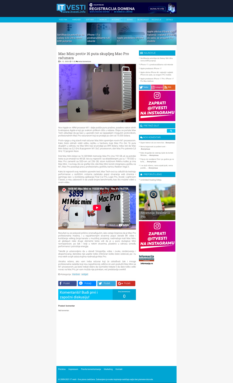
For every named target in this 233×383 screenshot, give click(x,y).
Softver (90, 20)
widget (85, 274)
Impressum (73, 369)
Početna (63, 20)
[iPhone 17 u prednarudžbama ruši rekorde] (102, 44)
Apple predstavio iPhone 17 (151, 68)
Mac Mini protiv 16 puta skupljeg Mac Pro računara (93, 56)
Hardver (76, 20)
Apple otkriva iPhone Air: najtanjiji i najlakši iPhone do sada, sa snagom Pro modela (156, 73)
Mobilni (103, 20)
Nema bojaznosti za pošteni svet (152, 146)
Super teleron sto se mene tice (152, 142)
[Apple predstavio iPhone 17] (131, 44)
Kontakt (119, 369)
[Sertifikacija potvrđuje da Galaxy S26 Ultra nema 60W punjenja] (71, 44)
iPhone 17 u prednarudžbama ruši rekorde (156, 64)
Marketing (108, 369)
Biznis (130, 20)
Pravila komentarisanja (91, 369)
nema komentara (84, 61)
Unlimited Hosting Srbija (150, 179)
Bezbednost (143, 20)
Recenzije (156, 20)
